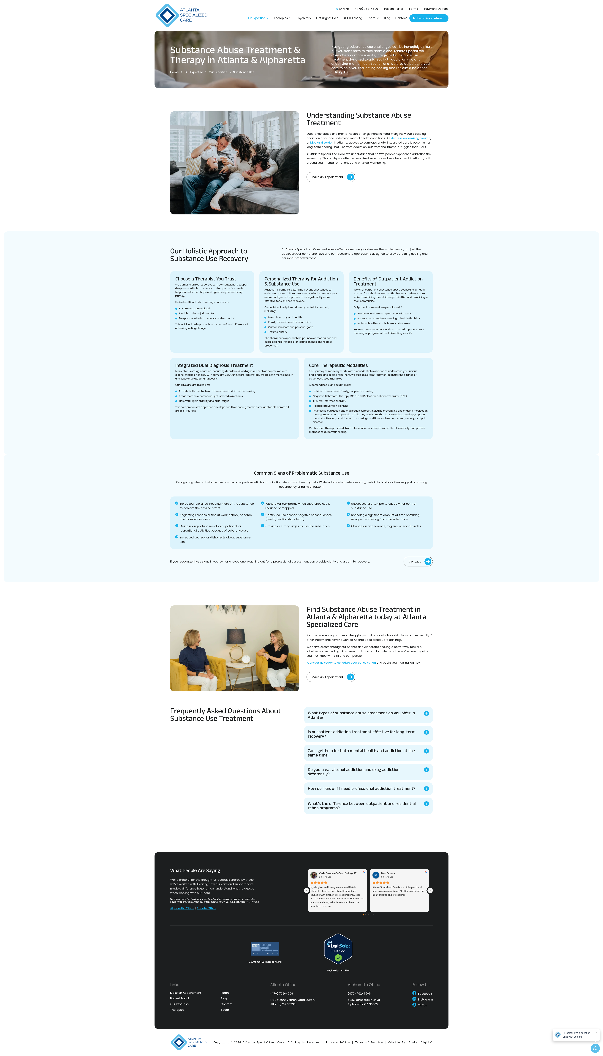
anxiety (413, 138)
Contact (401, 18)
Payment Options (436, 9)
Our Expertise (256, 18)
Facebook (425, 994)
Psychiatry (304, 18)
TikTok (422, 1005)
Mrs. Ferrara (388, 873)
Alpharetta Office (182, 908)
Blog (387, 18)
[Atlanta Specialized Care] (184, 15)
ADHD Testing (352, 18)
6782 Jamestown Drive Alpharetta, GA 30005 (364, 1002)
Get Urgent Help (327, 18)
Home (174, 72)
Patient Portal (393, 9)
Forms (413, 9)
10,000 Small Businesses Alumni (265, 961)
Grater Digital (421, 1042)
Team (371, 18)
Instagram (425, 999)
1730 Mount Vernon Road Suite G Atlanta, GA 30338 (293, 1002)
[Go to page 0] (363, 915)
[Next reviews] (430, 890)
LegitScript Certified (338, 970)
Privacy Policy (338, 1042)
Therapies (281, 18)
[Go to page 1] (366, 914)
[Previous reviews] (306, 890)
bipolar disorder (321, 142)
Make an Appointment (429, 18)
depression (399, 138)
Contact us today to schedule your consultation (341, 663)
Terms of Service (369, 1042)
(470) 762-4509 (366, 9)
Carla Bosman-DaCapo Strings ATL (338, 873)
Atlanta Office (206, 908)
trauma (425, 138)
